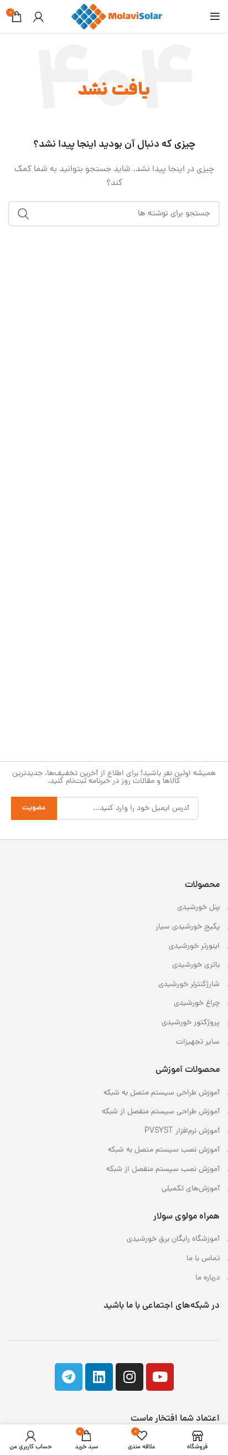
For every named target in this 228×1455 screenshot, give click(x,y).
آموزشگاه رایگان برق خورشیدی (173, 1239)
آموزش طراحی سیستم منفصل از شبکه (161, 1112)
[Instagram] (129, 1377)
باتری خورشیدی (196, 965)
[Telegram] (68, 1377)
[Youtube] (160, 1377)
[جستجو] (23, 213)
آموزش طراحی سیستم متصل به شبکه (161, 1093)
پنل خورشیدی (198, 908)
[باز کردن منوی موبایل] (215, 17)
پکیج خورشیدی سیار (188, 927)
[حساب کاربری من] (38, 17)
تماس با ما (203, 1259)
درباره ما (207, 1278)
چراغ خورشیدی (197, 1003)
